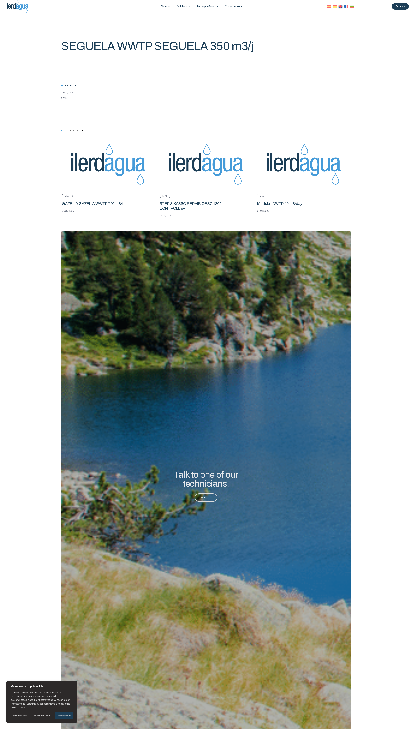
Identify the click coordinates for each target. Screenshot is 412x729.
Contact (400, 6)
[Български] (352, 6)
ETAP (64, 98)
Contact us (206, 497)
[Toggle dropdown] (190, 6)
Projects (70, 85)
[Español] (329, 6)
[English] (340, 6)
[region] (41, 702)
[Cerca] (74, 684)
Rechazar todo (41, 715)
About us (166, 6)
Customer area (233, 6)
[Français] (346, 6)
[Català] (335, 6)
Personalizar (19, 715)
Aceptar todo (64, 715)
